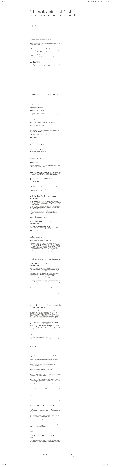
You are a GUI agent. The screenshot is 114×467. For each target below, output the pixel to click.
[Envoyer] (29, 458)
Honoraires (99, 454)
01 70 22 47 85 (45, 457)
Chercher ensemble (98, 1)
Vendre (92, 1)
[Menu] (112, 1)
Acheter (88, 1)
